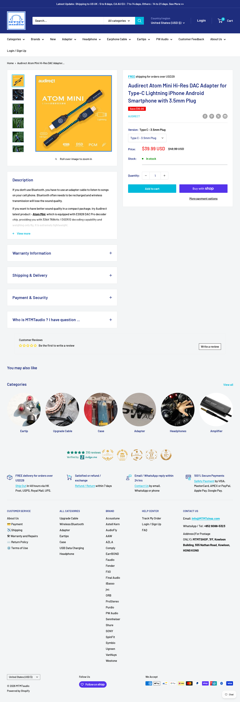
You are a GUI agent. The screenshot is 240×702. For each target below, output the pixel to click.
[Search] (139, 20)
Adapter (67, 39)
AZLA (109, 542)
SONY (109, 631)
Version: (147, 129)
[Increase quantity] (164, 175)
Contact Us (142, 485)
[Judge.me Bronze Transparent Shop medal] (136, 455)
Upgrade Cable (69, 518)
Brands (35, 39)
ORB (108, 595)
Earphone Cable (117, 39)
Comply (110, 548)
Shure (109, 625)
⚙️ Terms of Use (17, 548)
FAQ (144, 530)
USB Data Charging (72, 548)
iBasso (110, 583)
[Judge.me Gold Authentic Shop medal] (107, 455)
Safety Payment (204, 481)
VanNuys (111, 654)
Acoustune (113, 518)
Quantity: (134, 175)
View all (228, 384)
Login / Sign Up (16, 50)
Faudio (110, 559)
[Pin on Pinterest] (211, 116)
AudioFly (111, 530)
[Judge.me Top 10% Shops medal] (166, 455)
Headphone (89, 39)
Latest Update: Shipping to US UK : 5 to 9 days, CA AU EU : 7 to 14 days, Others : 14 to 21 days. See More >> (120, 3)
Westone (111, 660)
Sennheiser (113, 619)
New (53, 39)
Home (10, 63)
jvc (107, 589)
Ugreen (110, 648)
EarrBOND (112, 553)
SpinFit (110, 637)
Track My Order (151, 518)
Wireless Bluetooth (72, 524)
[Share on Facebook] (205, 116)
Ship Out (20, 485)
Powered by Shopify (18, 690)
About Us (216, 39)
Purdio (110, 607)
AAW (109, 536)
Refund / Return (85, 485)
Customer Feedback (191, 39)
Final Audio (113, 577)
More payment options (203, 198)
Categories (14, 39)
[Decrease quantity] (146, 175)
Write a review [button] (210, 346)
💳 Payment (15, 524)
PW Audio (162, 39)
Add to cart (152, 188)
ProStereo (112, 601)
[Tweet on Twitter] (218, 116)
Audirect (134, 116)
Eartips (141, 39)
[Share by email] (225, 116)
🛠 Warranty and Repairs (22, 536)
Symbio (110, 642)
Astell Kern (113, 524)
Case (63, 542)
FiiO (108, 571)
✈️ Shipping (14, 530)
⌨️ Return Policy (17, 542)
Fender (110, 565)
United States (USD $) (20, 676)
